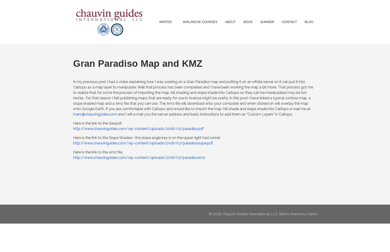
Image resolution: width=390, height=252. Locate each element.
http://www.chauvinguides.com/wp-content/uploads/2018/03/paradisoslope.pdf (143, 143)
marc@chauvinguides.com (95, 114)
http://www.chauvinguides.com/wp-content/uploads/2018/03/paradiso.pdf (138, 129)
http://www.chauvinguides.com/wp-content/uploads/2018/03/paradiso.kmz (139, 157)
